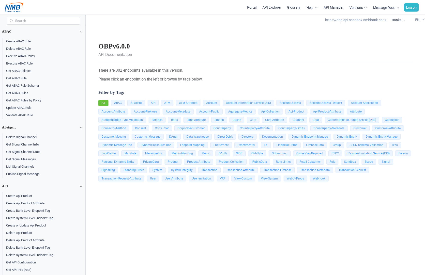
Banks (396, 20)
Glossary (294, 7)
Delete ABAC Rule (18, 48)
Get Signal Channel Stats (23, 152)
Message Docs (384, 8)
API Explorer (271, 7)
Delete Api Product (19, 233)
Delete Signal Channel (21, 137)
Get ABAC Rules (17, 93)
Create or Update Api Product (26, 225)
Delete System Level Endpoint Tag (29, 255)
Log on (411, 7)
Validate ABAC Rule (19, 115)
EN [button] (417, 19)
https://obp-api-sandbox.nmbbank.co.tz (355, 20)
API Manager (334, 7)
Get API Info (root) (18, 270)
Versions (356, 8)
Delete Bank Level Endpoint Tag (28, 247)
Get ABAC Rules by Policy (23, 100)
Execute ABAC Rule (19, 63)
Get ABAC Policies (18, 71)
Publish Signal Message (23, 174)
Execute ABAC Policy (20, 56)
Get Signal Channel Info (22, 144)
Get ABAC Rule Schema (22, 85)
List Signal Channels (20, 166)
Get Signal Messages (21, 159)
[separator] (85, 145)
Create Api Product (19, 196)
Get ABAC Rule (16, 78)
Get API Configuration (21, 262)
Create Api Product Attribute (25, 203)
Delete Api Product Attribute (25, 240)
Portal (252, 7)
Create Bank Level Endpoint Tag (28, 210)
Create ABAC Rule (18, 41)
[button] (43, 32)
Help (309, 8)
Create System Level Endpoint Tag (29, 218)
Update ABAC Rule (18, 108)
